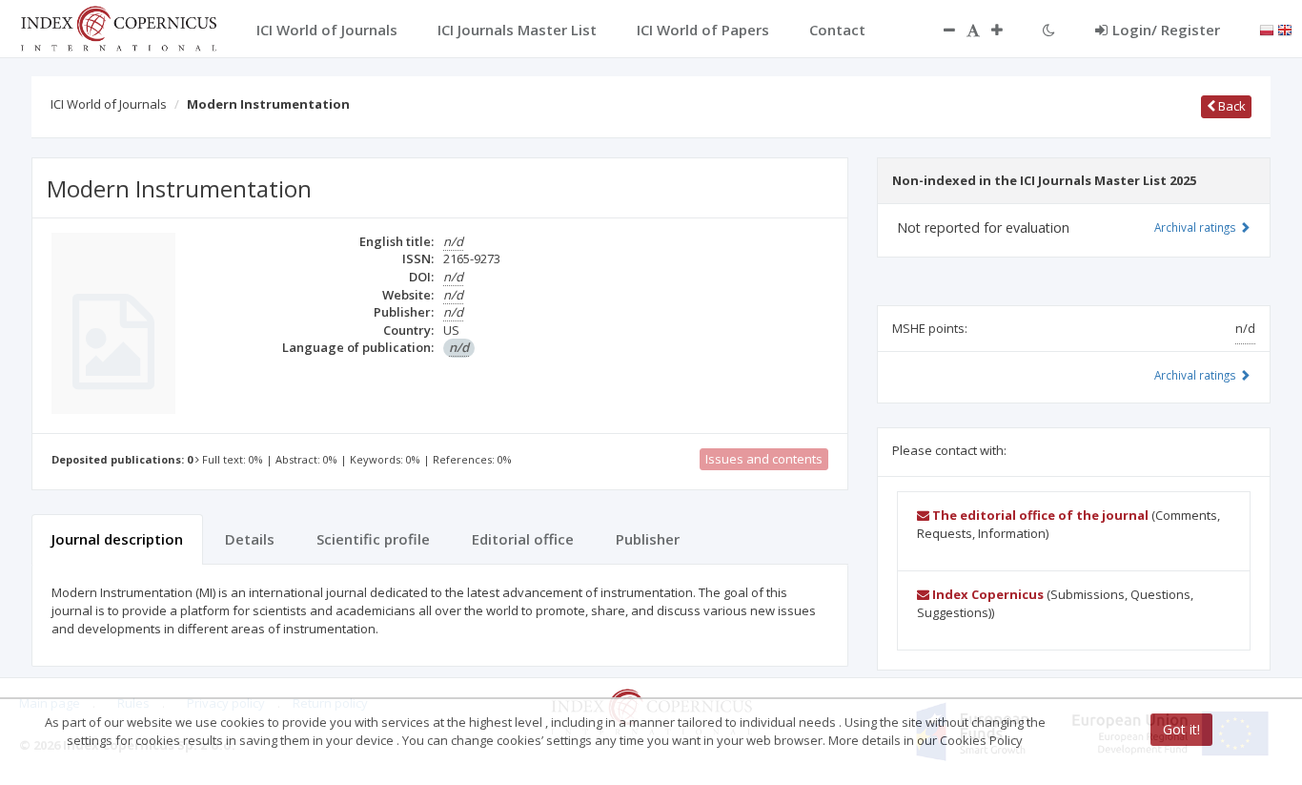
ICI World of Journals (109, 104)
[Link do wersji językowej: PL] (1266, 28)
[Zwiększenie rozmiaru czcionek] (1006, 29)
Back (1230, 105)
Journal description (117, 538)
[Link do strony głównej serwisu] (118, 26)
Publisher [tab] (648, 538)
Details (250, 538)
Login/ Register (1166, 29)
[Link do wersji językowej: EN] (1284, 28)
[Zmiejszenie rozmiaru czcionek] (940, 29)
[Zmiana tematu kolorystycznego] (1049, 29)
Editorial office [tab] (523, 538)
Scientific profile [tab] (373, 538)
